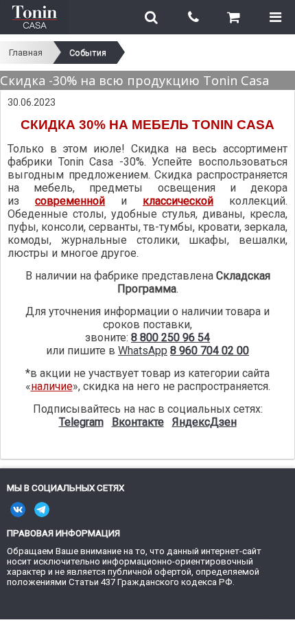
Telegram (81, 421)
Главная (26, 52)
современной (70, 200)
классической (178, 200)
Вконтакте (138, 421)
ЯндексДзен (204, 421)
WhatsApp (142, 350)
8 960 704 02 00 (209, 350)
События (87, 52)
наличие (52, 386)
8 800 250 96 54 (170, 337)
